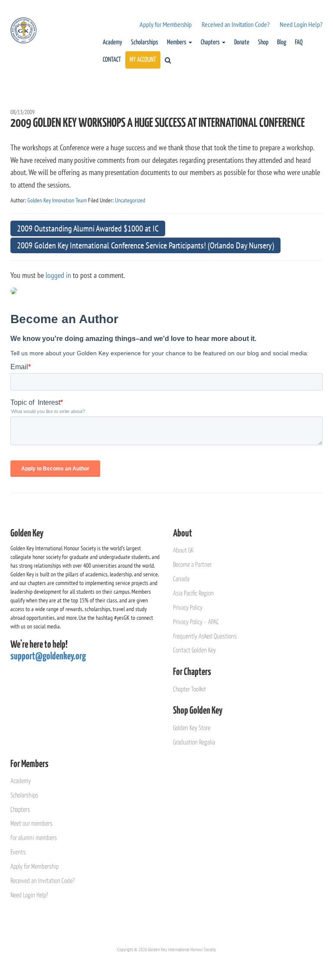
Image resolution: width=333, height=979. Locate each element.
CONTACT (112, 59)
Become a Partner (192, 565)
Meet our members (31, 823)
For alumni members (33, 838)
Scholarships (144, 42)
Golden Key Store (191, 728)
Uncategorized (130, 200)
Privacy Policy (187, 608)
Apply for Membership (166, 24)
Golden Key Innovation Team (57, 200)
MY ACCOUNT (143, 59)
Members (177, 42)
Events (18, 852)
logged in (58, 275)
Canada (181, 579)
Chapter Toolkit (189, 689)
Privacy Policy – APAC (196, 622)
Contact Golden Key (194, 650)
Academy (112, 42)
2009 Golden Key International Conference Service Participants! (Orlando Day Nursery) (145, 245)
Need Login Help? (301, 24)
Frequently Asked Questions (205, 636)
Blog (281, 42)
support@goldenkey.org (48, 656)
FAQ (299, 42)
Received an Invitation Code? (236, 24)
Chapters (211, 42)
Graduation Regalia (194, 742)
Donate (241, 42)
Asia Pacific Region (193, 593)
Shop (263, 42)
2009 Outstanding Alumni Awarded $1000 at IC (88, 228)
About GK (183, 550)
